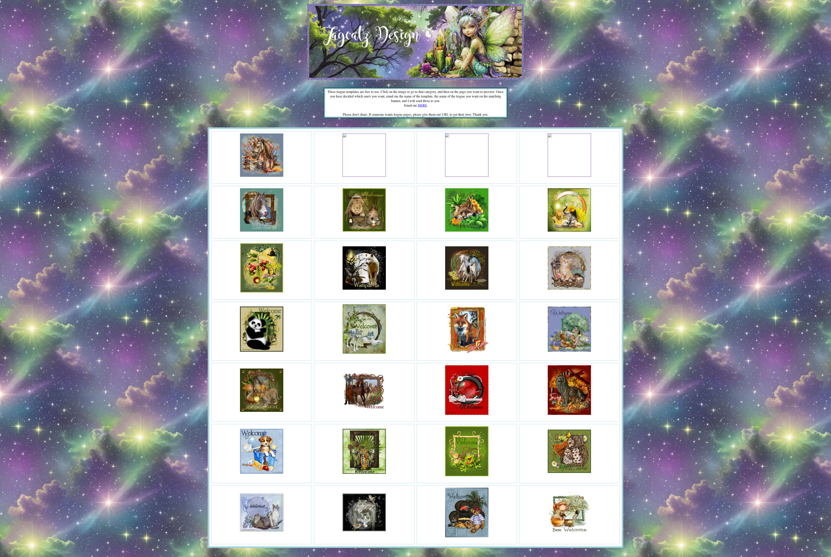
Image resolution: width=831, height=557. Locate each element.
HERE (422, 105)
